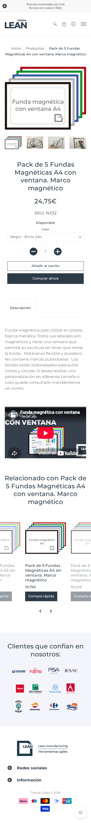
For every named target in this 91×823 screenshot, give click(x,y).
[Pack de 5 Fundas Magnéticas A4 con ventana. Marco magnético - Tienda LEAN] (13, 142)
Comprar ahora (45, 278)
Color (45, 229)
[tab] (20, 308)
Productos (35, 48)
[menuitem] (54, 24)
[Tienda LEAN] (16, 24)
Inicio (16, 48)
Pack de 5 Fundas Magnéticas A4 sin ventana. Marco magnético (43, 572)
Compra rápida (41, 596)
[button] (4, 6)
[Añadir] (58, 251)
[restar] (33, 251)
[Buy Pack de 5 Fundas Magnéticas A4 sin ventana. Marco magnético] (45, 538)
